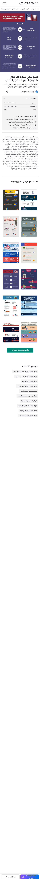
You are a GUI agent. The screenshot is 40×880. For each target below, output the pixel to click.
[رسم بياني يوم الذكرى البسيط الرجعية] (29, 332)
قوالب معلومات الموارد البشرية (28, 405)
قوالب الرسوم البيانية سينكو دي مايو (26, 376)
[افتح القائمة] (4, 3)
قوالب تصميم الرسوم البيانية (29, 391)
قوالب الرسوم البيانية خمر (29, 381)
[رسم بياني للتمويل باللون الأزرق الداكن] (29, 306)
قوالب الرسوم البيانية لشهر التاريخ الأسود (25, 371)
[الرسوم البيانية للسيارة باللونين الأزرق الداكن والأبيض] (11, 306)
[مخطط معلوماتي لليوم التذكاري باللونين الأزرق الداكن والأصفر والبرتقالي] (11, 200)
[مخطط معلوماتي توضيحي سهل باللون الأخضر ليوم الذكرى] (29, 226)
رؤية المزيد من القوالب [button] (20, 350)
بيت (38, 9)
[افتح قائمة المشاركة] (7, 91)
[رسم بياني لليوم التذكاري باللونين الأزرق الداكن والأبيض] (11, 279)
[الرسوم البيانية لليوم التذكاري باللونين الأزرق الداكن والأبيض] (29, 200)
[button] (10, 877)
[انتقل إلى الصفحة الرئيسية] (28, 3)
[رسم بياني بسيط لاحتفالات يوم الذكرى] (11, 332)
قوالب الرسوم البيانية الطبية (29, 401)
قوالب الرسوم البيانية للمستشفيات (27, 386)
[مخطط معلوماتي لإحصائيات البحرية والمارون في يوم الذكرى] (29, 279)
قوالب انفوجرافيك (24, 9)
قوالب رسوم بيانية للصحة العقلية (27, 396)
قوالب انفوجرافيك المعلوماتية (28, 415)
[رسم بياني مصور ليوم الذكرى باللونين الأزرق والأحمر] (11, 253)
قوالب (32, 9)
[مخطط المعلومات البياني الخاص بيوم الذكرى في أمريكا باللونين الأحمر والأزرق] (29, 253)
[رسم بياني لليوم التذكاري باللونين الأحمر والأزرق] (11, 226)
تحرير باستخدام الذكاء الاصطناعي (31, 877)
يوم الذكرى (14, 9)
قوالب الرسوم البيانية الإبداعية (28, 410)
